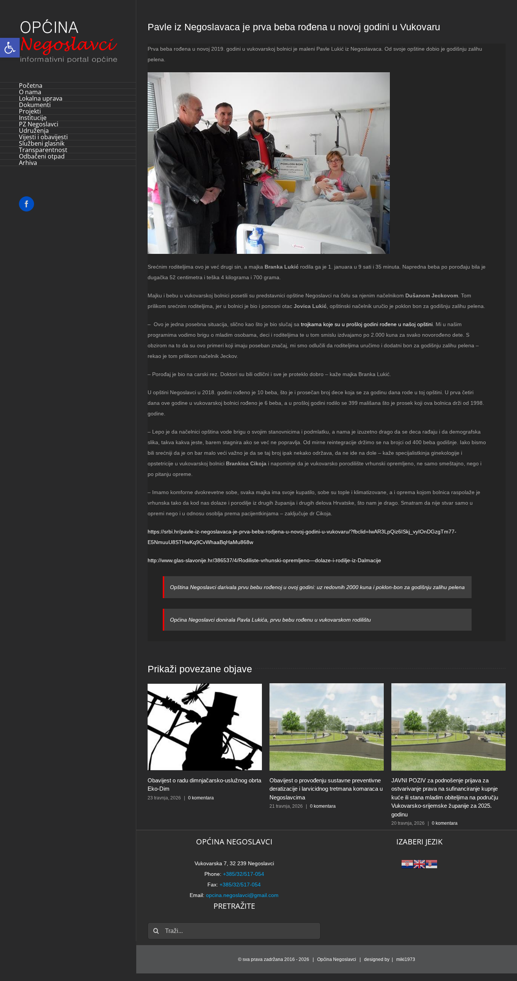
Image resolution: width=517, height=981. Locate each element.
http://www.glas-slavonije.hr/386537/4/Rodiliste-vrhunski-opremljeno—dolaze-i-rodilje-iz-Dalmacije (264, 560)
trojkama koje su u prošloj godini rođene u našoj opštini (367, 324)
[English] (419, 864)
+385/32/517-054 (243, 874)
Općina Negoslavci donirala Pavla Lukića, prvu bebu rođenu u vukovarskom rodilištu (270, 620)
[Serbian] (431, 864)
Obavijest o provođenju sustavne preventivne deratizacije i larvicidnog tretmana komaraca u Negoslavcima (326, 789)
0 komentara (201, 798)
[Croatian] (407, 864)
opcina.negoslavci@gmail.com (242, 895)
